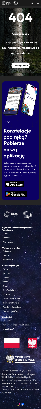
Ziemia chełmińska (11, 303)
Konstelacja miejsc (10, 265)
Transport (7, 320)
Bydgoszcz (7, 273)
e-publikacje (8, 329)
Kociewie (6, 294)
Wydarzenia (8, 259)
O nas (5, 233)
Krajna (5, 286)
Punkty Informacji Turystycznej (16, 325)
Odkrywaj (7, 251)
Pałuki (5, 281)
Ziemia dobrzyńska (11, 311)
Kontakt (6, 237)
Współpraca (8, 242)
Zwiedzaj (6, 255)
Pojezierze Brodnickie (12, 307)
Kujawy (6, 277)
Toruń (5, 269)
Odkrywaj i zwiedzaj (11, 248)
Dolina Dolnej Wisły (11, 298)
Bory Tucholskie (9, 290)
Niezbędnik (7, 317)
